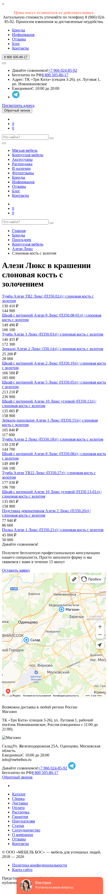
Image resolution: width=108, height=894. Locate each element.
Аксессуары (22, 159)
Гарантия (20, 816)
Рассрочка (20, 812)
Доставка (20, 803)
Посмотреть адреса (18, 105)
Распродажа (22, 164)
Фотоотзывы (23, 173)
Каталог (19, 794)
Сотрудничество (26, 830)
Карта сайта (22, 869)
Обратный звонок (17, 110)
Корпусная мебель (27, 155)
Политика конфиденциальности (39, 865)
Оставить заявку (16, 570)
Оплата (18, 807)
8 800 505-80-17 (55, 75)
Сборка (18, 798)
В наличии (21, 168)
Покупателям (23, 821)
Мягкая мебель (24, 150)
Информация (23, 35)
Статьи (18, 825)
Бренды (18, 30)
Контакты (20, 48)
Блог (16, 44)
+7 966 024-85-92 (62, 70)
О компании (22, 834)
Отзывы (19, 39)
